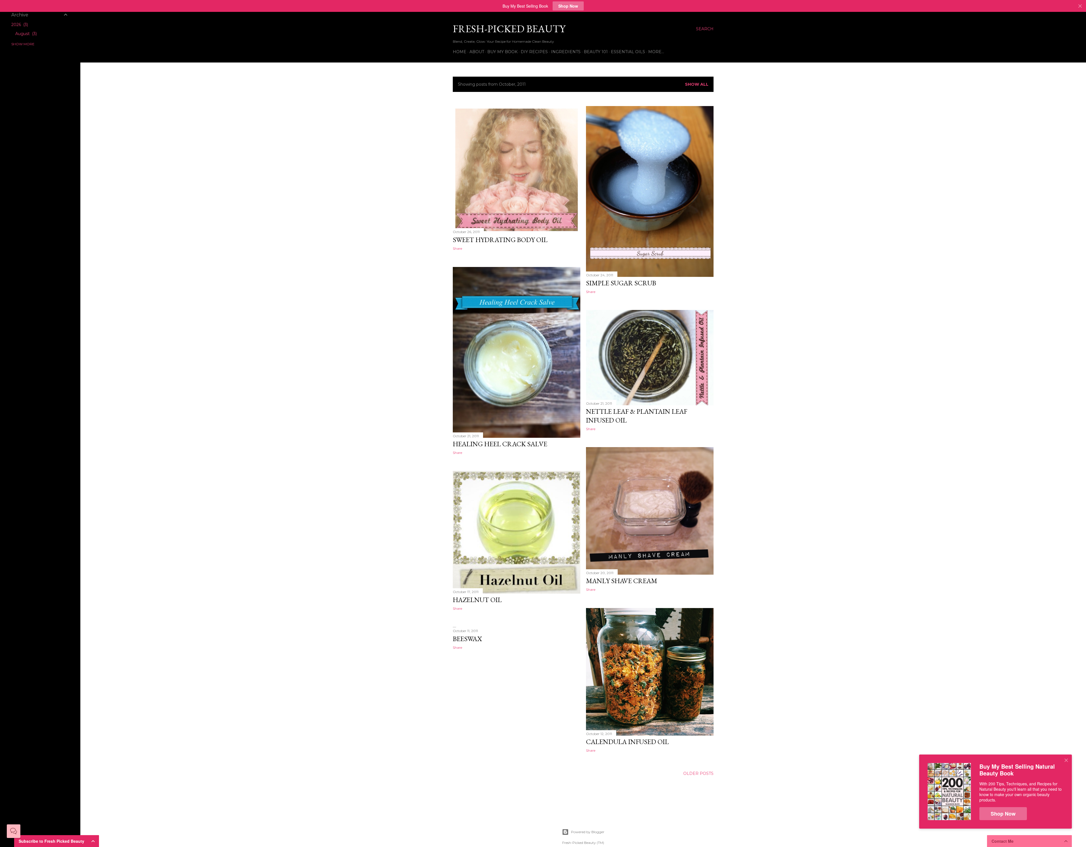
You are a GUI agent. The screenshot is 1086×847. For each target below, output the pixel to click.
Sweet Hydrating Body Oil (500, 239)
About (476, 51)
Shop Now (568, 6)
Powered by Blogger (587, 832)
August (25, 33)
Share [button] (457, 248)
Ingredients (566, 51)
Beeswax (467, 638)
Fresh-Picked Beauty (509, 28)
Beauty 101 (596, 51)
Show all (696, 84)
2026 (19, 24)
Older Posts (698, 773)
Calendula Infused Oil (627, 741)
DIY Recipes (534, 51)
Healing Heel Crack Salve (500, 443)
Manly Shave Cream (621, 580)
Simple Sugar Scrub (621, 283)
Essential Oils (628, 51)
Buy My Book (502, 51)
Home (459, 51)
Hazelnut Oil (477, 599)
